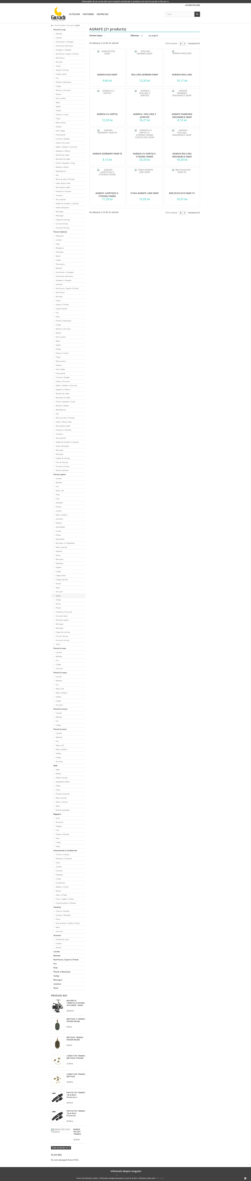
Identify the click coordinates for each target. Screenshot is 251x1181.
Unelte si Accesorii (62, 143)
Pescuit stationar (60, 232)
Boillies (58, 774)
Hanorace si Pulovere (63, 859)
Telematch (59, 252)
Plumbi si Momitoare (63, 82)
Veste (57, 863)
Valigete (58, 826)
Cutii (57, 830)
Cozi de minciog (61, 224)
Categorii (74, 14)
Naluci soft (59, 491)
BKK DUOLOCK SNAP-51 (182, 193)
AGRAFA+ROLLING (182, 74)
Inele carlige (60, 131)
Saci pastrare (60, 199)
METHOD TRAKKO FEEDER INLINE (75, 1038)
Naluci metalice (61, 515)
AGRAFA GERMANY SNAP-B (107, 153)
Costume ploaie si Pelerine (65, 903)
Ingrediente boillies (62, 782)
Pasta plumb (60, 135)
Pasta (57, 790)
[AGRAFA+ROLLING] (182, 60)
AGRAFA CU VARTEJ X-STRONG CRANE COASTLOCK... (144, 156)
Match (57, 256)
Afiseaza (134, 35)
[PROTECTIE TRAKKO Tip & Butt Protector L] (57, 1098)
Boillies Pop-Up (61, 778)
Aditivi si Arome (61, 802)
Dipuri (57, 806)
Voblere (58, 567)
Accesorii (59, 592)
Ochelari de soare (62, 939)
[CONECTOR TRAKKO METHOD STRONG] (57, 1061)
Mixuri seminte (61, 798)
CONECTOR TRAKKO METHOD (76, 1075)
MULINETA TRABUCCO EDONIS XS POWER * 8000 (76, 1002)
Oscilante (59, 519)
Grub (57, 499)
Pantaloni (59, 875)
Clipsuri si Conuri (62, 115)
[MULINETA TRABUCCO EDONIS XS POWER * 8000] (57, 1006)
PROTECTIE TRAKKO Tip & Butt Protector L (76, 1094)
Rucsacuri (59, 822)
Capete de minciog (62, 220)
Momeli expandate (62, 810)
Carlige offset (60, 576)
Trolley (58, 842)
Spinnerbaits (60, 527)
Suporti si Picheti (62, 70)
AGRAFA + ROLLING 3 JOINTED (144, 116)
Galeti (57, 846)
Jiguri (57, 588)
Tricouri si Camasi (62, 855)
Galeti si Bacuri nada (63, 422)
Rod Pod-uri (60, 58)
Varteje (58, 111)
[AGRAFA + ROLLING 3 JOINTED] (144, 99)
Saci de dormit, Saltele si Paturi (67, 923)
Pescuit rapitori (59, 474)
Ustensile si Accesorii (63, 612)
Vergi (57, 244)
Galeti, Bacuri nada (62, 183)
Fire (57, 78)
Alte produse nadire (62, 187)
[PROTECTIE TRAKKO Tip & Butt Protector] (57, 1116)
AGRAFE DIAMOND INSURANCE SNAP (182, 116)
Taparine (58, 551)
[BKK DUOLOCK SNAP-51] (182, 178)
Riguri (57, 102)
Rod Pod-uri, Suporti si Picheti (67, 54)
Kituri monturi (60, 98)
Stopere (58, 127)
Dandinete (59, 563)
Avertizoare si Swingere (64, 42)
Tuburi (57, 119)
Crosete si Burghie (62, 139)
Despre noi (102, 14)
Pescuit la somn (60, 729)
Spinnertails (60, 539)
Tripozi (58, 66)
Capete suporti (61, 74)
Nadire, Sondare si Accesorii (66, 147)
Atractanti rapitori (62, 620)
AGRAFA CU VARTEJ (107, 114)
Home (55, 988)
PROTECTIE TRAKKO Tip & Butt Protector (76, 1113)
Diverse (58, 948)
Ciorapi (58, 879)
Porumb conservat (62, 794)
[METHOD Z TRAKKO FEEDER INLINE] (57, 1024)
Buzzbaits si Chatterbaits (65, 543)
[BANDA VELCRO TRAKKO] (61, 1130)
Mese (57, 927)
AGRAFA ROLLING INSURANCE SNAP (182, 155)
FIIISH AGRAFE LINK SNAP (144, 193)
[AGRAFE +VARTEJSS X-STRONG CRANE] (107, 178)
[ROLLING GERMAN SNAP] (144, 60)
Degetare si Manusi (62, 151)
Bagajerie (57, 814)
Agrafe (58, 106)
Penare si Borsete (62, 834)
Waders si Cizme (62, 887)
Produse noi (59, 995)
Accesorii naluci (61, 616)
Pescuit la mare (59, 648)
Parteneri (88, 14)
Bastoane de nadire (62, 159)
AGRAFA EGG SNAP (107, 74)
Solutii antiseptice (62, 208)
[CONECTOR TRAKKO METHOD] (57, 1079)
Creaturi (58, 511)
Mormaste (59, 559)
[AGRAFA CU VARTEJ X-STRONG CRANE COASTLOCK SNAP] (144, 139)
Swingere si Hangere (63, 50)
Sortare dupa (95, 35)
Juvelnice (59, 195)
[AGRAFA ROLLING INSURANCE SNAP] (182, 139)
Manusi (58, 891)
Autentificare (192, 5)
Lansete (58, 38)
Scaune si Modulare (63, 915)
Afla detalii (160, 1178)
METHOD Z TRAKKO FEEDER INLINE (76, 1020)
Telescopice (60, 264)
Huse (57, 838)
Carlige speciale (61, 580)
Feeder (58, 260)
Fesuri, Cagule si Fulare (64, 899)
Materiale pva (60, 171)
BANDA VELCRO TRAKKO (77, 1131)
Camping (57, 907)
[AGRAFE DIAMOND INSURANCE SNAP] (182, 99)
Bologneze (59, 248)
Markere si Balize (62, 167)
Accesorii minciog (62, 228)
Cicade (58, 531)
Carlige (58, 86)
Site (57, 175)
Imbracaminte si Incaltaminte (65, 851)
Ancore (58, 584)
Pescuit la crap (59, 30)
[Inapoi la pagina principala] (52, 25)
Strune (58, 604)
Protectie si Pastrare (63, 191)
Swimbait (59, 503)
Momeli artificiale (62, 470)
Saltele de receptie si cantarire (67, 204)
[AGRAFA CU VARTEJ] (107, 99)
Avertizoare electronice (64, 46)
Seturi (57, 644)
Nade (55, 766)
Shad (57, 495)
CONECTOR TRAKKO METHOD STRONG (76, 1056)
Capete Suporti (61, 309)
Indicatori (59, 284)
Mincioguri (59, 212)
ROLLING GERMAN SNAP (144, 74)
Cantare (58, 944)
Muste (57, 555)
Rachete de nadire (62, 155)
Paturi (57, 919)
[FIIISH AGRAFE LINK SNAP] (144, 178)
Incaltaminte (60, 883)
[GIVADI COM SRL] (58, 14)
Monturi (58, 94)
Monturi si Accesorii (63, 90)
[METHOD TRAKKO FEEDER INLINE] (57, 1042)
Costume (58, 871)
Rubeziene (59, 236)
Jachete (58, 867)
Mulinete (58, 34)
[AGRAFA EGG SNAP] (107, 60)
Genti (57, 818)
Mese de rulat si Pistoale (65, 179)
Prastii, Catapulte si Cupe (65, 163)
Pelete (58, 786)
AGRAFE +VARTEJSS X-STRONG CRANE (107, 195)
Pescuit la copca (60, 673)
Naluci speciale (61, 547)
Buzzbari (58, 62)
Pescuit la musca (60, 709)
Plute (57, 317)
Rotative (58, 523)
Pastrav (58, 507)
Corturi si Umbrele (62, 911)
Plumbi (58, 608)
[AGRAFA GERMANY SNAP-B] (107, 139)
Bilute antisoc (60, 123)
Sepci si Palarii (61, 895)
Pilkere (58, 535)
